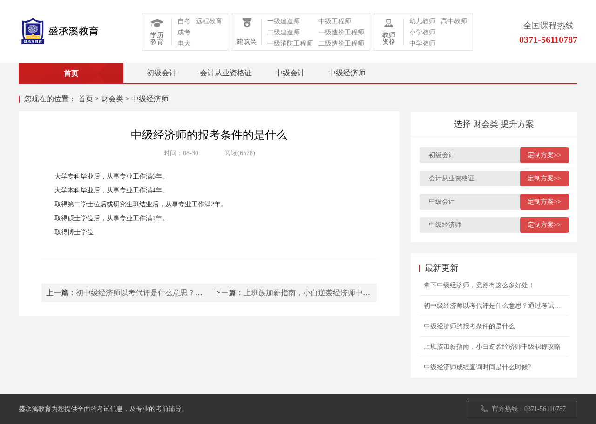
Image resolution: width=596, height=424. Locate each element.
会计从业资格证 (226, 73)
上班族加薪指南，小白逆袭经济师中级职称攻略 (322, 293)
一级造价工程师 (341, 32)
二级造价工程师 (341, 43)
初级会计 (161, 73)
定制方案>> (544, 155)
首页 (85, 99)
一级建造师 (283, 21)
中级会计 (290, 73)
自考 (183, 21)
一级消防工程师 (290, 43)
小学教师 (422, 32)
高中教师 (454, 21)
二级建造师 (283, 32)
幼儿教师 (422, 21)
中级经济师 (347, 73)
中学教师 (422, 43)
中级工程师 (334, 21)
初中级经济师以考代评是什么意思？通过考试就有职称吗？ (173, 293)
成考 (183, 32)
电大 (183, 43)
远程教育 (209, 21)
